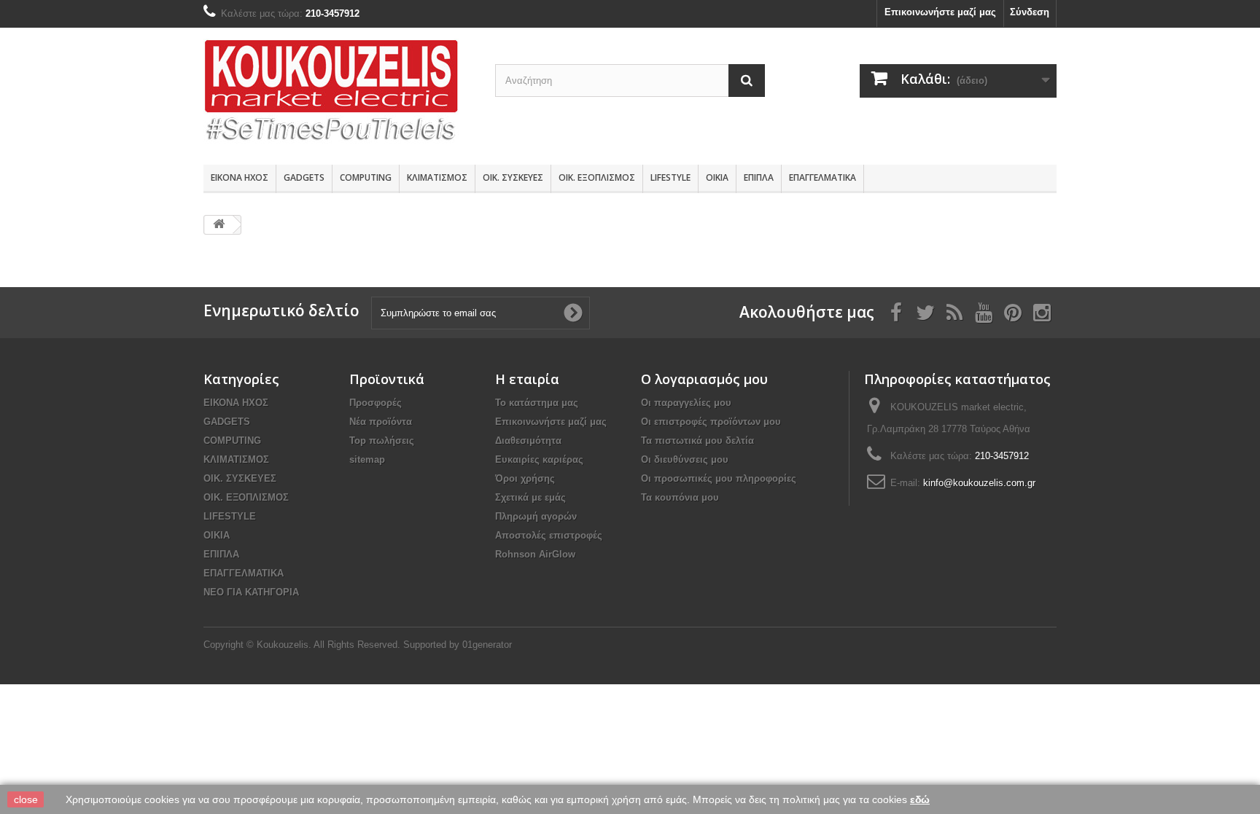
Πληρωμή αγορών (536, 516)
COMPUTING (366, 177)
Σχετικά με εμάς (530, 497)
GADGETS (304, 177)
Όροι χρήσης (525, 478)
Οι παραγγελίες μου (686, 402)
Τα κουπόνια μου (680, 497)
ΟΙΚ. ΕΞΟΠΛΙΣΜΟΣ (597, 177)
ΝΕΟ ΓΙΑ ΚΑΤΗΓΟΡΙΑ (251, 592)
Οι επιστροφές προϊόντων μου (711, 421)
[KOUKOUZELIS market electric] (338, 92)
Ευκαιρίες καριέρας (539, 459)
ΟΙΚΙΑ (717, 177)
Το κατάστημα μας (536, 402)
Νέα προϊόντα (380, 421)
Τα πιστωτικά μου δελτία (697, 440)
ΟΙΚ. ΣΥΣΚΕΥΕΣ (513, 177)
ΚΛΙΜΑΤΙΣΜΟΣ (437, 177)
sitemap (367, 459)
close (26, 799)
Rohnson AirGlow (535, 554)
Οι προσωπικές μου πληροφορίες (718, 478)
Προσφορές (375, 402)
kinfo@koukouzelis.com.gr (979, 482)
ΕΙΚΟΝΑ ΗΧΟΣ (239, 177)
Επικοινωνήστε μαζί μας (940, 12)
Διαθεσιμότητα (528, 440)
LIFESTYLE (670, 177)
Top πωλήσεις (381, 440)
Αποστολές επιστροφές (548, 535)
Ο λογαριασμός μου (704, 379)
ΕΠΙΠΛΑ (759, 177)
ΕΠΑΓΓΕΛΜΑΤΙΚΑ (822, 177)
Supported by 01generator (457, 644)
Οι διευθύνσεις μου (684, 459)
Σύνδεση (1029, 12)
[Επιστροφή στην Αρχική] (219, 225)
